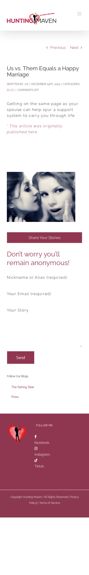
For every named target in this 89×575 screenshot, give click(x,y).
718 (26, 84)
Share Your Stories (44, 237)
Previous (58, 47)
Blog (10, 90)
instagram (42, 454)
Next (74, 47)
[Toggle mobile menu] (79, 13)
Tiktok (39, 466)
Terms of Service (49, 503)
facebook (41, 443)
